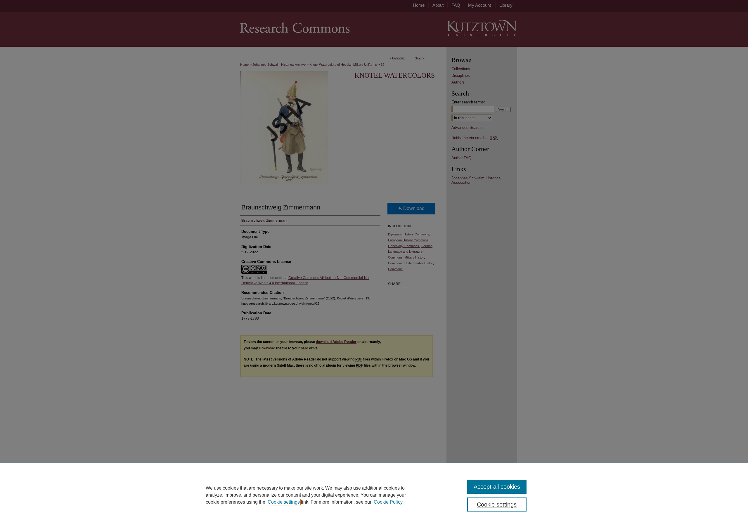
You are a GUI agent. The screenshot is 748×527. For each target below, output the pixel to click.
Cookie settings (284, 502)
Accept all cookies (497, 486)
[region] (374, 495)
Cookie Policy (388, 502)
